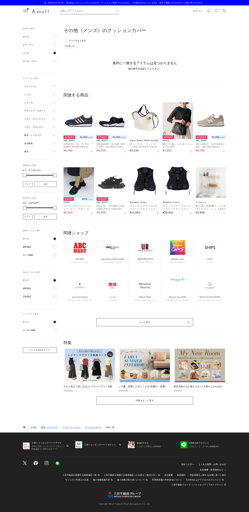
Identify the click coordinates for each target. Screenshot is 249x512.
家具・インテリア (49, 427)
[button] (40, 37)
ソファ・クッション (71, 427)
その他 (33, 427)
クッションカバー (93, 427)
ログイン (198, 11)
